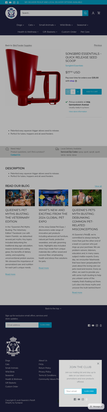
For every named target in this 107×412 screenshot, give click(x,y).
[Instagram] (83, 399)
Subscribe (89, 391)
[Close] (98, 363)
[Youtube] (79, 399)
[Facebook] (75, 399)
